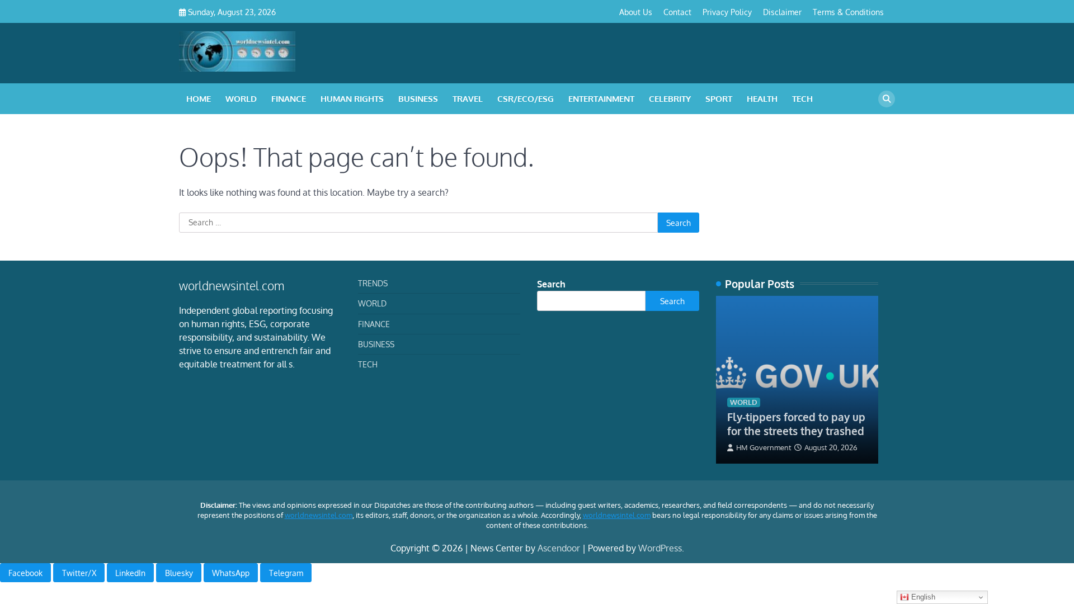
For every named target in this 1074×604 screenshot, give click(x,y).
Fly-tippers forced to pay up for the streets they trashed (796, 423)
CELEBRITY (670, 98)
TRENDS (373, 283)
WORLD (241, 98)
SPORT (718, 98)
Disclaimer (782, 12)
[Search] (886, 99)
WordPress (660, 548)
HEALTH (762, 98)
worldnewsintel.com (318, 515)
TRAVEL (468, 98)
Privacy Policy (727, 12)
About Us (635, 12)
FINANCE (288, 98)
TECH (802, 98)
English (922, 597)
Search (551, 284)
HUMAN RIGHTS (352, 98)
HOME (198, 98)
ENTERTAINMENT (601, 98)
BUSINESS (418, 98)
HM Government (764, 447)
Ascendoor (559, 548)
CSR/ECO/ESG (525, 98)
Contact (677, 12)
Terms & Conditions (848, 12)
